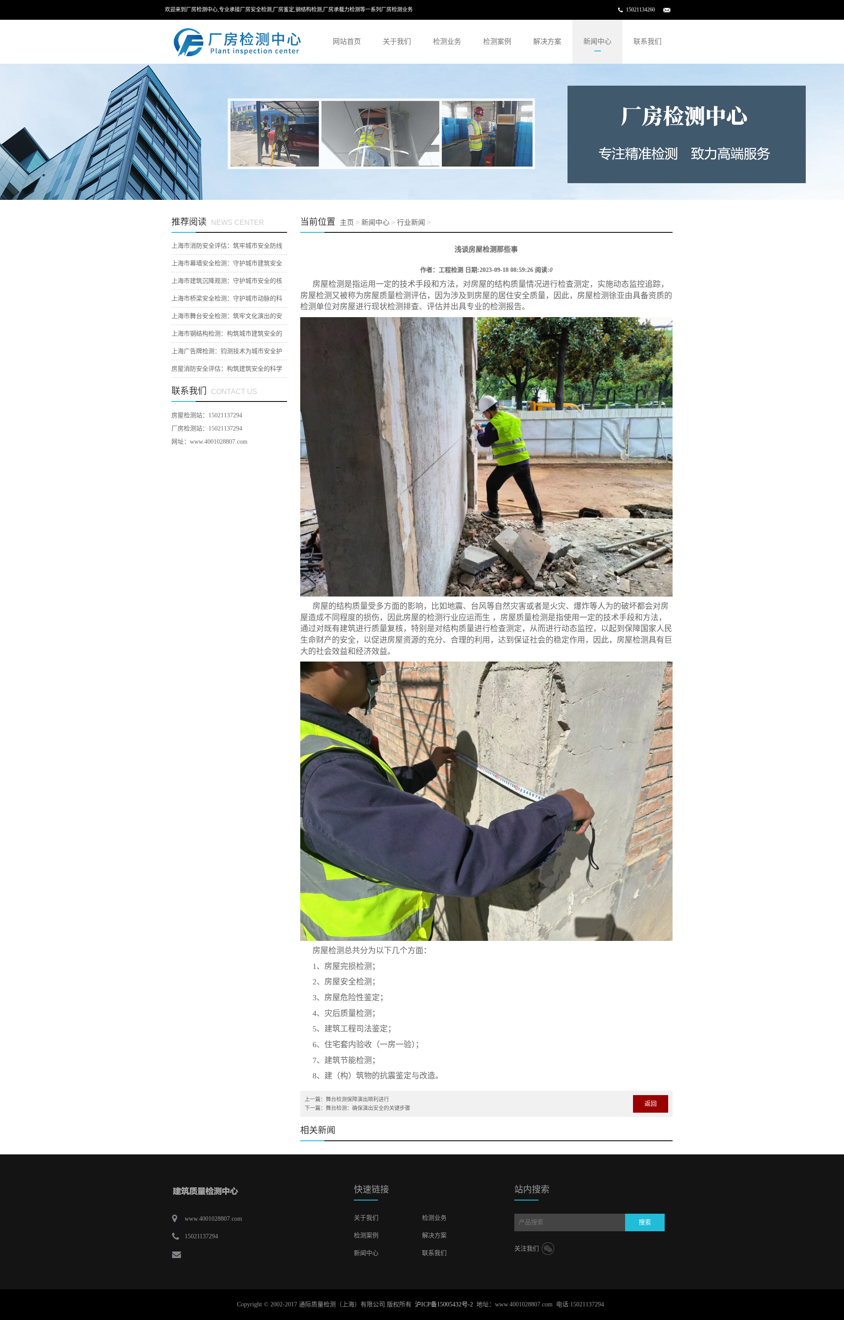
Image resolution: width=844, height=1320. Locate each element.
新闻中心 (597, 41)
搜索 (645, 1222)
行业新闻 (411, 222)
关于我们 (397, 41)
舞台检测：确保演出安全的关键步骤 (368, 1108)
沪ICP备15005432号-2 (444, 1304)
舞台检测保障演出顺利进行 (357, 1099)
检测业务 (447, 41)
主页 (347, 222)
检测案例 (497, 41)
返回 (650, 1103)
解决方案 (547, 41)
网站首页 (347, 41)
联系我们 (647, 41)
